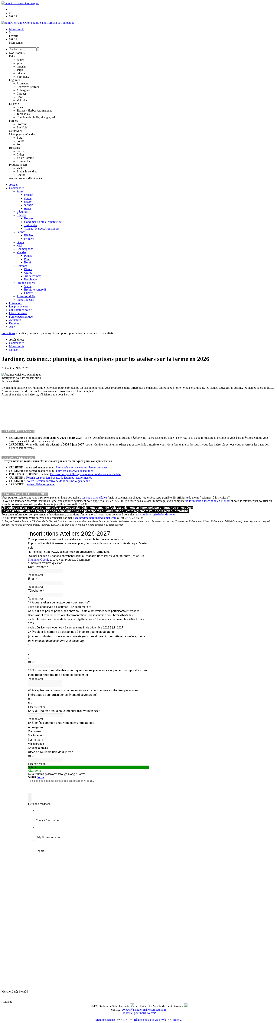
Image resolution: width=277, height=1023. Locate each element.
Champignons (17, 134)
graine (20, 63)
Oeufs (12, 130)
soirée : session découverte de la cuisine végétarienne (58, 481)
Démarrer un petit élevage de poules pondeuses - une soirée (85, 474)
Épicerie (14, 103)
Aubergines (23, 90)
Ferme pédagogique (21, 316)
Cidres (20, 154)
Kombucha (23, 161)
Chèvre (21, 174)
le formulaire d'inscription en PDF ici (208, 500)
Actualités (15, 320)
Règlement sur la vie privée (150, 1019)
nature (20, 59)
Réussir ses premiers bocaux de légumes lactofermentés (59, 477)
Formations (15, 303)
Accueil (13, 184)
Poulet (20, 141)
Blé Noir (22, 127)
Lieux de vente (18, 313)
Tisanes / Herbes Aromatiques (34, 110)
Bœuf (20, 137)
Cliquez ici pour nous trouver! (138, 1013)
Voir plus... (23, 76)
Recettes (14, 323)
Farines (13, 120)
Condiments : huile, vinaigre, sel (36, 117)
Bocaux (21, 107)
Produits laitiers (18, 164)
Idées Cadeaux (36, 178)
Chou (20, 97)
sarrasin (21, 66)
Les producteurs (18, 306)
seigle (20, 69)
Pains (12, 56)
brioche (21, 73)
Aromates (22, 83)
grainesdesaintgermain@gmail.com (95, 517)
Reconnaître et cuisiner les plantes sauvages (81, 467)
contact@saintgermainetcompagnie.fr (144, 1009)
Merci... (177, 1019)
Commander (16, 188)
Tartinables (23, 113)
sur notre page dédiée (94, 497)
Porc (19, 144)
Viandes (30, 134)
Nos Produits (16, 53)
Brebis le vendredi (27, 171)
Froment (22, 124)
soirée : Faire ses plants (41, 484)
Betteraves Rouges (28, 86)
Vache (20, 168)
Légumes (14, 80)
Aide (12, 326)
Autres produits (18, 178)
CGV (124, 1019)
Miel (19, 130)
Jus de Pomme (25, 157)
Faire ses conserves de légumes (74, 470)
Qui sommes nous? (20, 309)
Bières (20, 151)
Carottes (21, 93)
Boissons (14, 147)
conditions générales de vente (157, 514)
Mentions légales (105, 1019)
